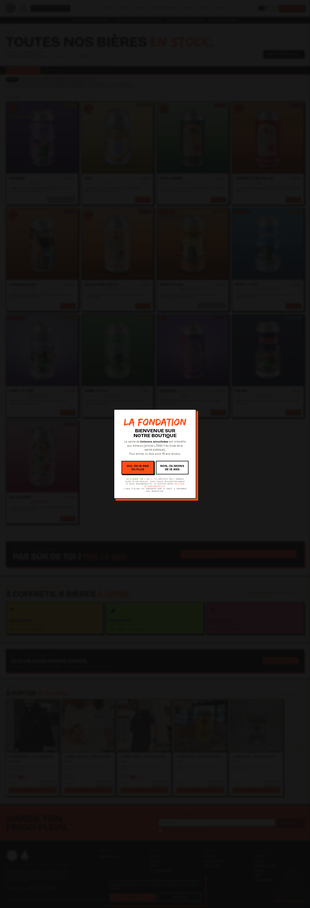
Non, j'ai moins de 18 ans (172, 467)
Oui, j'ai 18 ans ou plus (138, 467)
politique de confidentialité (164, 485)
